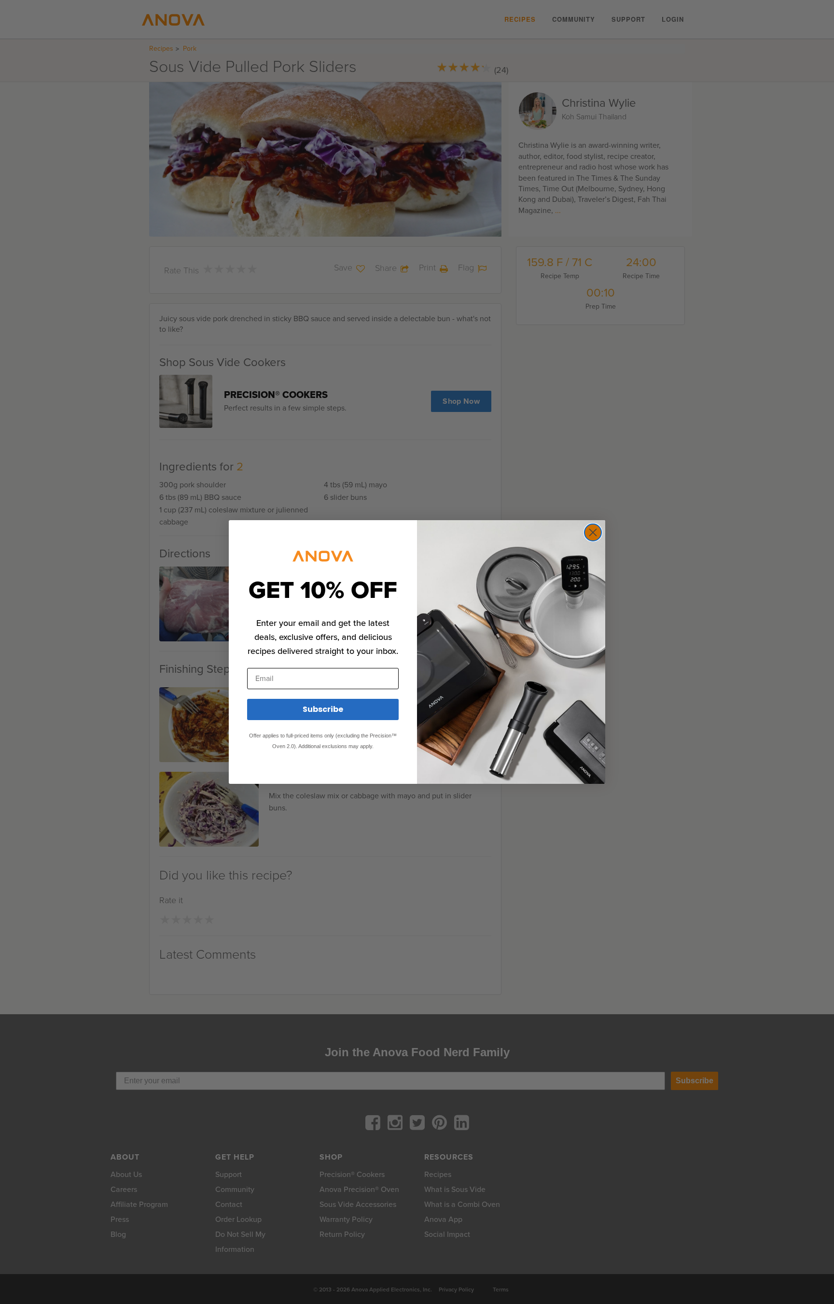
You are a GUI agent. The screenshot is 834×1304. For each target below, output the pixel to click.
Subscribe (323, 709)
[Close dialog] (592, 532)
